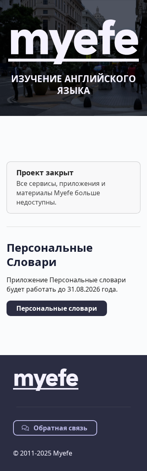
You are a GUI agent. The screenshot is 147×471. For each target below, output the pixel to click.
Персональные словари (56, 308)
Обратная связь (59, 427)
